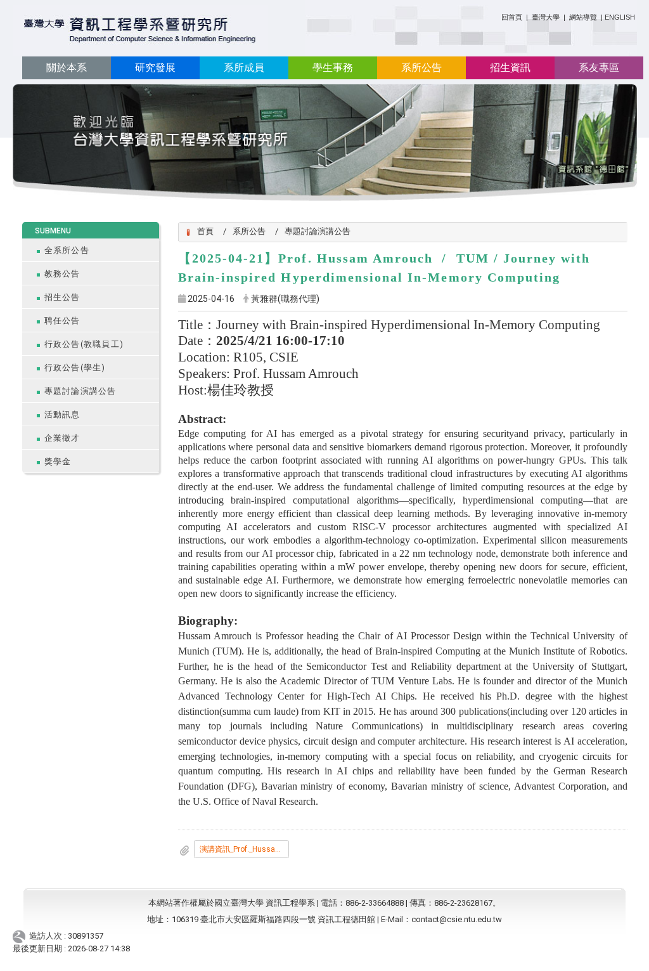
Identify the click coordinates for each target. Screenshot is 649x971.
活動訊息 (62, 414)
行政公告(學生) (75, 367)
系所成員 (244, 68)
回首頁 (511, 17)
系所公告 (421, 68)
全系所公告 (66, 250)
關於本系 (66, 68)
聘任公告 (62, 320)
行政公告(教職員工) (84, 344)
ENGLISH (620, 17)
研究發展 (155, 68)
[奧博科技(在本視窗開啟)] (21, 936)
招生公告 (62, 297)
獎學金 (58, 461)
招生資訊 (510, 68)
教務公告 (62, 273)
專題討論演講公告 (80, 391)
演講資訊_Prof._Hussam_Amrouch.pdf (244, 849)
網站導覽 (583, 17)
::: (496, 15)
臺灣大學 (547, 17)
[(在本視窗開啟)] (140, 30)
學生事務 (332, 68)
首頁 (205, 231)
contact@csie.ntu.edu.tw (456, 919)
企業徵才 (62, 438)
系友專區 (599, 68)
